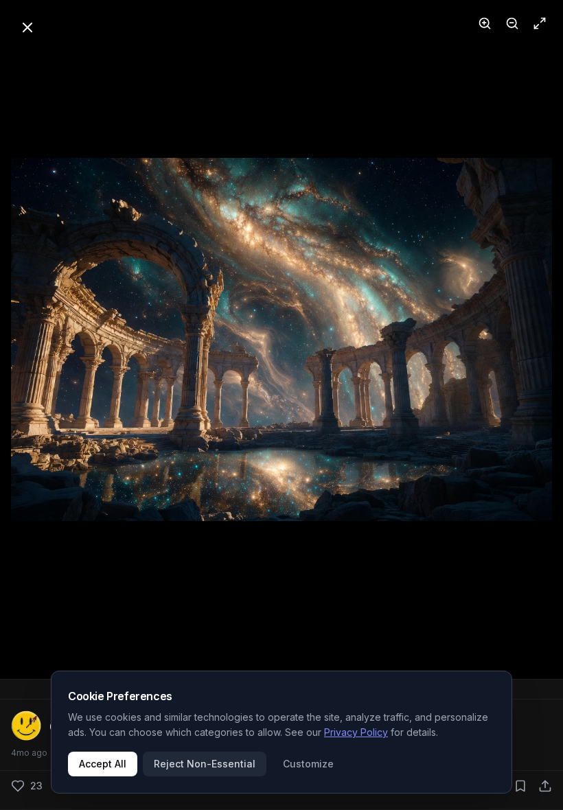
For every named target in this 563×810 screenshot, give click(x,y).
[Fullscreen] (539, 23)
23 (36, 785)
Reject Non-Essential (204, 763)
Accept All (102, 763)
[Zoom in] (484, 23)
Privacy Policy (356, 732)
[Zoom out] (512, 23)
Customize (308, 763)
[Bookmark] (520, 786)
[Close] (27, 27)
